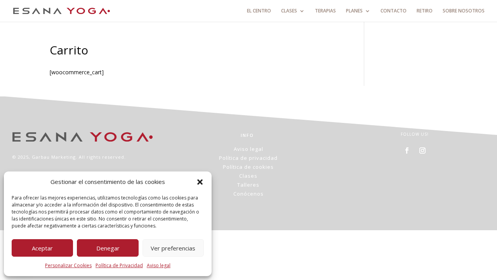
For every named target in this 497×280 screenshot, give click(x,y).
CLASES (289, 11)
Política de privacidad (248, 157)
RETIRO (425, 11)
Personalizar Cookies (68, 265)
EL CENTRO (259, 11)
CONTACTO (394, 11)
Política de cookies (248, 166)
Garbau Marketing (54, 157)
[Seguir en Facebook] (407, 150)
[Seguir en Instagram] (422, 150)
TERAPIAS (325, 11)
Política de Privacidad (119, 265)
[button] (200, 182)
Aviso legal (158, 265)
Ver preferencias (173, 248)
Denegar (108, 248)
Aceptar (42, 248)
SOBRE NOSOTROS (464, 11)
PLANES (354, 11)
